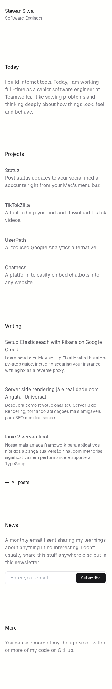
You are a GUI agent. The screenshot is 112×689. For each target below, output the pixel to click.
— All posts (17, 482)
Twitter (97, 643)
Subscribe (91, 577)
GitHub (65, 650)
